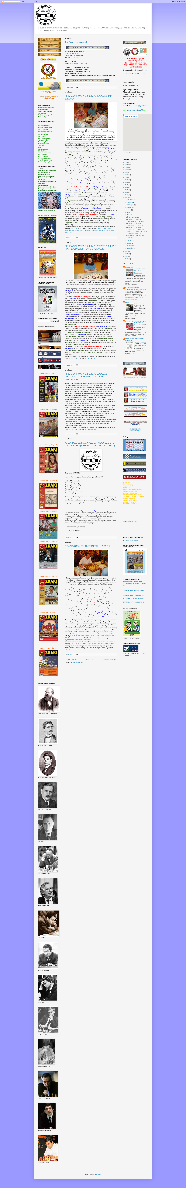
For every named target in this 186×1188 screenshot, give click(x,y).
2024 (126, 167)
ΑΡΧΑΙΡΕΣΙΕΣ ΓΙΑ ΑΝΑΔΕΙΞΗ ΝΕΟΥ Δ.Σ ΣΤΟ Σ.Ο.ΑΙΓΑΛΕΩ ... (136, 232)
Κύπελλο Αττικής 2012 (104, 229)
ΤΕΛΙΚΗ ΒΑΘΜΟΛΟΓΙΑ (131, 540)
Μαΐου (129, 215)
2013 (126, 195)
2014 (126, 192)
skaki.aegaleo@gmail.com (78, 63)
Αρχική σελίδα (90, 659)
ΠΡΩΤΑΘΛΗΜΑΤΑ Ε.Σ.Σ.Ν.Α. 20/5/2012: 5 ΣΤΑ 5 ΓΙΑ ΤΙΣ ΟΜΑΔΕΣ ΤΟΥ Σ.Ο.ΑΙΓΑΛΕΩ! (90, 247)
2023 (126, 170)
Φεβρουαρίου (131, 245)
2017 (126, 185)
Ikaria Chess (129, 267)
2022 (126, 172)
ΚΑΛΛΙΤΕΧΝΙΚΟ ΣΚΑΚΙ (132, 288)
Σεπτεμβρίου (130, 205)
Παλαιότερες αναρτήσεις (109, 659)
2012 (126, 197)
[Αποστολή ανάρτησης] (77, 87)
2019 (126, 180)
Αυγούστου (130, 207)
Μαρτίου (129, 243)
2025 (126, 164)
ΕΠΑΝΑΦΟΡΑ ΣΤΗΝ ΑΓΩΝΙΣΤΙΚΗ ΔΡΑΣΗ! (87, 546)
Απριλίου (129, 240)
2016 (126, 187)
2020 (126, 177)
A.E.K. (127, 302)
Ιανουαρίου (130, 248)
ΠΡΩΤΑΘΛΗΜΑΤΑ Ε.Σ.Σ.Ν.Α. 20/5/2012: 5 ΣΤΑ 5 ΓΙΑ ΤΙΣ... (135, 224)
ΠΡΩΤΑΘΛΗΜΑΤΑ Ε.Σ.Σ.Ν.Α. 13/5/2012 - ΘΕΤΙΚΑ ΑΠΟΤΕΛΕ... (136, 228)
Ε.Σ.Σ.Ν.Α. (74, 229)
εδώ (146, 70)
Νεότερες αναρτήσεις (72, 659)
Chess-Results (91, 358)
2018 (126, 182)
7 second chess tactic (140, 342)
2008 (126, 259)
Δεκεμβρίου (130, 200)
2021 (126, 175)
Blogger (98, 1174)
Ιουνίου (129, 212)
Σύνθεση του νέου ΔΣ (76, 42)
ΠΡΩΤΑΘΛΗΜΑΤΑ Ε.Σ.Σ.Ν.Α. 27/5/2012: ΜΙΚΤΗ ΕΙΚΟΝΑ (135, 220)
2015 (126, 190)
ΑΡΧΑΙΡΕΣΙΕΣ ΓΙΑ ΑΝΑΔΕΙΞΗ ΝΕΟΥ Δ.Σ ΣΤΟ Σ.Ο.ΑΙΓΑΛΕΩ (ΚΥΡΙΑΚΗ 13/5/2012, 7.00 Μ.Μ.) (90, 444)
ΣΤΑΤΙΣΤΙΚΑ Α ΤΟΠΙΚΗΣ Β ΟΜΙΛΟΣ (133, 602)
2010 (126, 254)
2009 (126, 256)
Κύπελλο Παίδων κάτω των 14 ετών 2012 (78, 230)
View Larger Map (127, 152)
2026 (126, 162)
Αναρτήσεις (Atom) (77, 662)
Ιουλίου (129, 210)
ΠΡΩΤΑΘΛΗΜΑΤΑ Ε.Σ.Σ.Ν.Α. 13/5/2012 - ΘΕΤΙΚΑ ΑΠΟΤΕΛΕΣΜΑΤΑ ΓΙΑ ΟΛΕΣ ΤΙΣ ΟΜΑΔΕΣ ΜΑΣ (87, 376)
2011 (126, 251)
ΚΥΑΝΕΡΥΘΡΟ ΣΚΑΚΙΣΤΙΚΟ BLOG (135, 321)
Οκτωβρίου (130, 202)
